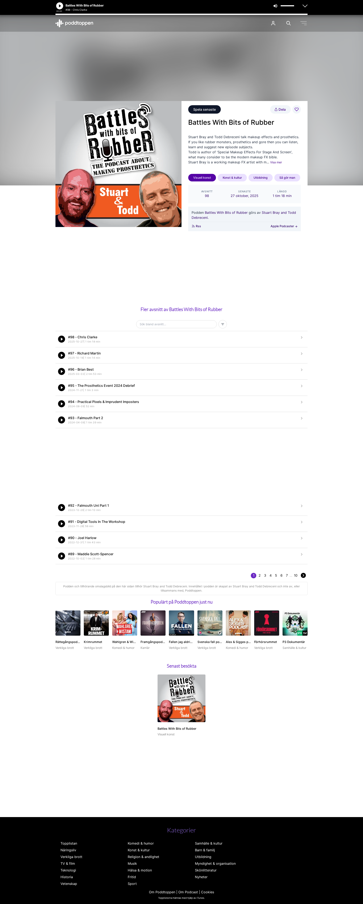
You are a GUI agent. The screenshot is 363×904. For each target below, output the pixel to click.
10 (295, 575)
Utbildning (261, 177)
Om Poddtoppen (162, 892)
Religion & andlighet (143, 857)
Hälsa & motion (140, 870)
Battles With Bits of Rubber (226, 212)
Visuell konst (202, 177)
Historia (66, 877)
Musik (132, 863)
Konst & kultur (232, 177)
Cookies (207, 892)
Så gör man (287, 177)
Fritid (132, 877)
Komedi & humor (141, 843)
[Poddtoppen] (74, 23)
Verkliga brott (71, 857)
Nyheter (201, 877)
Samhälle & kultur (208, 843)
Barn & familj (205, 850)
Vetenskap (68, 884)
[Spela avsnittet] (62, 339)
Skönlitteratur (206, 870)
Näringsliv (68, 850)
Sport (132, 884)
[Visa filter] (222, 324)
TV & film (67, 863)
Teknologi (68, 870)
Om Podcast (188, 892)
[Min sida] (273, 23)
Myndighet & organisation (215, 863)
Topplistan (68, 843)
